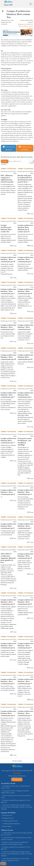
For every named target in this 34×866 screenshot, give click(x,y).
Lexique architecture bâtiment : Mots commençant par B (25, 602)
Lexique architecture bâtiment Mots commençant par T (8, 440)
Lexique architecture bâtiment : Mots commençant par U (8, 291)
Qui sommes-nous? (7, 815)
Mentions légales (6, 826)
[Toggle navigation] (30, 4)
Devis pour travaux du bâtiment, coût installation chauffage (25, 441)
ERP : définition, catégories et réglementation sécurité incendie (7, 178)
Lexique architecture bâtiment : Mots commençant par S (8, 394)
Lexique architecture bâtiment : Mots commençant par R (8, 602)
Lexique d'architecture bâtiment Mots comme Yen (6, 228)
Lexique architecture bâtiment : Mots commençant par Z (25, 259)
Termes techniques (8, 168)
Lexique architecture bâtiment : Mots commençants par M (8, 357)
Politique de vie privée (8, 818)
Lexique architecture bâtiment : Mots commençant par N (25, 556)
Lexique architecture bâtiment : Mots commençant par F (8, 327)
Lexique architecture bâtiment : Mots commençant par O (25, 492)
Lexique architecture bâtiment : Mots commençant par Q (8, 645)
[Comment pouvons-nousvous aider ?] (3, 863)
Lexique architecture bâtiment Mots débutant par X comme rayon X (25, 228)
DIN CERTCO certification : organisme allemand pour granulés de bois (8, 558)
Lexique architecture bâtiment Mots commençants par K (25, 357)
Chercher (4, 161)
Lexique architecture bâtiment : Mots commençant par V (25, 645)
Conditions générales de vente (10, 821)
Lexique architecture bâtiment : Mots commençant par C (8, 681)
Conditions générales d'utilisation (11, 823)
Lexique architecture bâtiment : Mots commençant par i (25, 327)
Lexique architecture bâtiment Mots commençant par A (8, 713)
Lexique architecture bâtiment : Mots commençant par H (25, 291)
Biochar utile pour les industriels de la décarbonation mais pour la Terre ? (25, 178)
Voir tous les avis (17, 780)
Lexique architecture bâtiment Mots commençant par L (25, 394)
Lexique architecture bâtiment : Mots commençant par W (8, 259)
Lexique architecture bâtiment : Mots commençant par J (25, 526)
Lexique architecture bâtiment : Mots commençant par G (25, 713)
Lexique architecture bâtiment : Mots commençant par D (8, 492)
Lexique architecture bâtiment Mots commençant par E (8, 526)
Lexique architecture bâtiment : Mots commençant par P (25, 681)
